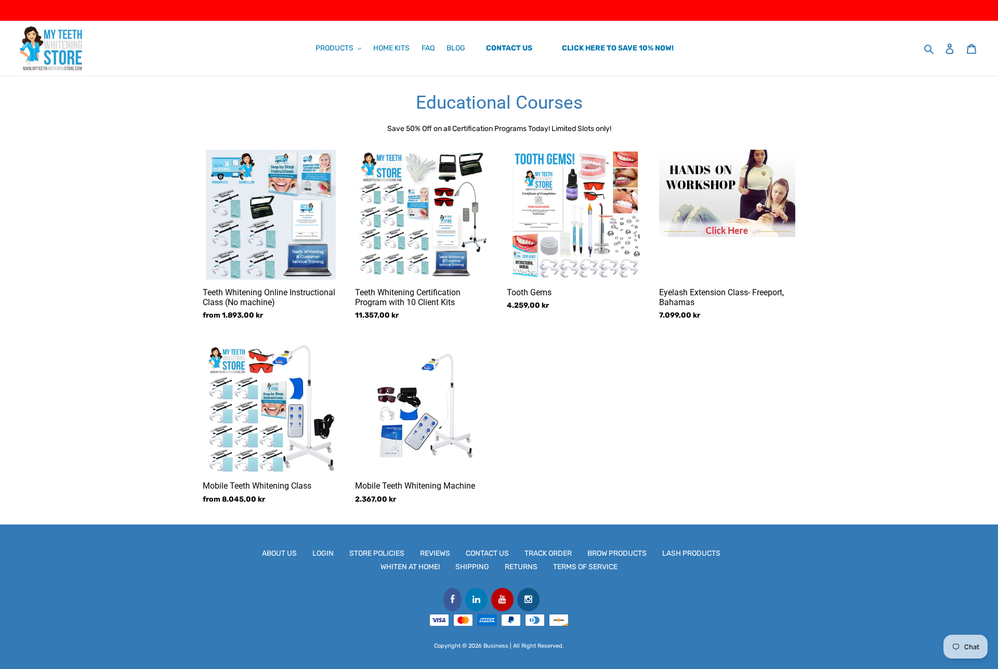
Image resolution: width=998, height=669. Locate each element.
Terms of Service (585, 566)
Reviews (435, 553)
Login (323, 553)
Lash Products (691, 553)
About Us (279, 553)
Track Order (548, 553)
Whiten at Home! (410, 566)
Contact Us (487, 553)
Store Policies (376, 553)
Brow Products (617, 553)
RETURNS (521, 566)
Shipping (472, 566)
